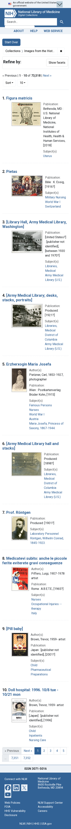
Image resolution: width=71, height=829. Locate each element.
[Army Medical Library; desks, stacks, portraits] (30, 297)
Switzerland (53, 206)
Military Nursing (55, 197)
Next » (47, 75)
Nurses (34, 410)
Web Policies (12, 802)
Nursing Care (37, 740)
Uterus (47, 156)
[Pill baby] (14, 628)
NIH (29, 823)
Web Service (53, 31)
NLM (22, 823)
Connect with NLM (16, 779)
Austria (33, 419)
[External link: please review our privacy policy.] (8, 787)
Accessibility (45, 806)
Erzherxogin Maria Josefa (28, 364)
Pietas (11, 171)
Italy (34, 613)
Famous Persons (40, 405)
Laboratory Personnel (44, 534)
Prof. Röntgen (18, 512)
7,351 (15, 758)
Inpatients (35, 735)
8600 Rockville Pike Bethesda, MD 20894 (50, 786)
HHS (36, 823)
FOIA (7, 806)
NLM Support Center (50, 802)
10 (24, 83)
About (19, 31)
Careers (42, 811)
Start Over (11, 42)
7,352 (27, 758)
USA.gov (46, 823)
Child (34, 665)
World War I (52, 202)
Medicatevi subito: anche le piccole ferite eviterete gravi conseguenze (34, 560)
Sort (8, 83)
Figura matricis (19, 98)
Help (34, 31)
